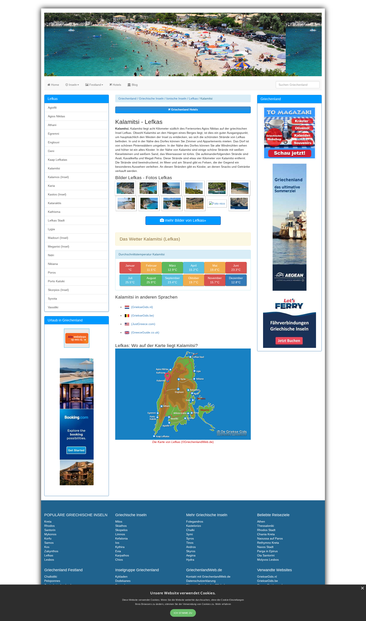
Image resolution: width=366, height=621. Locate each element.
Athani (52, 125)
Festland (95, 84)
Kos (46, 547)
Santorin (49, 530)
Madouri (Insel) (58, 237)
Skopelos (121, 530)
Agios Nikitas (56, 116)
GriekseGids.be (267, 580)
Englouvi (53, 142)
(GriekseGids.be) (142, 315)
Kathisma (54, 211)
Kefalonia (121, 538)
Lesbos (49, 559)
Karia (51, 185)
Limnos (120, 534)
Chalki (190, 530)
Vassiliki (53, 307)
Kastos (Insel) (57, 194)
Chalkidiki (50, 576)
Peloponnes (52, 580)
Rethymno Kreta (268, 542)
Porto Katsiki (56, 281)
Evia (118, 551)
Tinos (189, 542)
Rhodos (49, 525)
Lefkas (193, 98)
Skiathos (121, 525)
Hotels (116, 84)
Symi (189, 534)
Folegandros (194, 521)
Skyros (190, 551)
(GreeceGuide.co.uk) (144, 332)
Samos (49, 542)
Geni (51, 151)
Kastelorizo (193, 525)
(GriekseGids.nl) (141, 307)
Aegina (190, 555)
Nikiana (53, 264)
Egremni (53, 133)
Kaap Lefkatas (57, 159)
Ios (117, 542)
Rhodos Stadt (266, 530)
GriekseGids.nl (267, 576)
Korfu (47, 538)
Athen (261, 521)
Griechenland (127, 98)
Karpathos (122, 555)
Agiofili (52, 107)
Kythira (120, 547)
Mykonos (50, 534)
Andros (191, 547)
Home (54, 84)
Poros (52, 272)
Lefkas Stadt (56, 220)
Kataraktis (54, 203)
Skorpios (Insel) (58, 290)
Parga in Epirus (267, 551)
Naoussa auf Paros (270, 538)
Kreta (47, 521)
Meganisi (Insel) (58, 246)
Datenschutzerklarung (201, 580)
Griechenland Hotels (184, 109)
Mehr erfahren (223, 604)
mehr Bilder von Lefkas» (185, 220)
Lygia (51, 229)
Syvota (52, 298)
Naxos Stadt (265, 547)
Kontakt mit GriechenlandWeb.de (208, 576)
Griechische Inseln (151, 98)
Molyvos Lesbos (268, 559)
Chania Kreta (266, 534)
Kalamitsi (54, 168)
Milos (118, 521)
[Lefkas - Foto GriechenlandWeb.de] (126, 188)
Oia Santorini (265, 555)
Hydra (190, 559)
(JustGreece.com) (142, 324)
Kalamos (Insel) (58, 177)
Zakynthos (51, 551)
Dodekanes (122, 580)
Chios (119, 559)
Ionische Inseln (176, 98)
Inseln (72, 84)
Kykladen (121, 576)
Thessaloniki (265, 525)
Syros (190, 538)
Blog (134, 84)
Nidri (51, 255)
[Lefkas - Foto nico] (217, 203)
